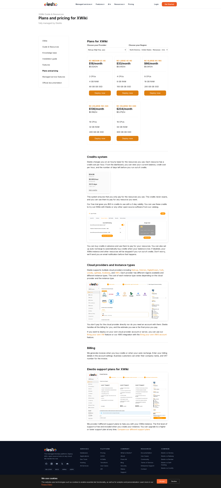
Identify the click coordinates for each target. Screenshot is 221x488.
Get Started (169, 4)
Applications (84, 456)
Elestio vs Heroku (167, 453)
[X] (62, 464)
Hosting (83, 462)
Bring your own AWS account (153, 334)
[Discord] (67, 464)
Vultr (161, 270)
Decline (174, 481)
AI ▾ (109, 4)
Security (123, 466)
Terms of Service (147, 462)
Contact (144, 469)
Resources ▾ (119, 4)
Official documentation (52, 83)
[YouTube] (57, 464)
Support (123, 472)
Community (145, 459)
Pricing (131, 4)
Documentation (146, 453)
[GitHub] (46, 464)
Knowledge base (49, 53)
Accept (162, 481)
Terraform (104, 462)
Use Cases (104, 466)
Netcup (135, 270)
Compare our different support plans (134, 429)
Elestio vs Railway (167, 456)
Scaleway (106, 273)
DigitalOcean (152, 270)
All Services (84, 466)
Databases (84, 453)
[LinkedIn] (51, 464)
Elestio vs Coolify (167, 468)
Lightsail (97, 273)
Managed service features (53, 77)
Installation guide (49, 59)
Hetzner (142, 270)
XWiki (41, 14)
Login (156, 4)
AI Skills (103, 459)
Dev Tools (83, 459)
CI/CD (102, 456)
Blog (122, 462)
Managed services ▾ (84, 4)
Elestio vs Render (167, 459)
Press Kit (124, 459)
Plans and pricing (50, 71)
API (101, 469)
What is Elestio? (126, 453)
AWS (117, 273)
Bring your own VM (95, 334)
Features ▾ (100, 4)
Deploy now (100, 93)
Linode (90, 273)
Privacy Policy (46, 484)
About (123, 456)
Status (123, 469)
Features (46, 65)
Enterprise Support (147, 466)
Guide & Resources (54, 14)
